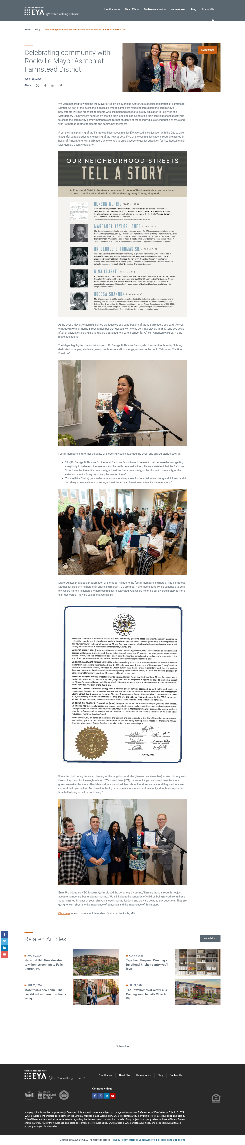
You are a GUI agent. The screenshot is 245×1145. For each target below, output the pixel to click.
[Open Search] (213, 20)
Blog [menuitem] (160, 1075)
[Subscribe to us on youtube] (113, 1096)
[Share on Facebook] (45, 85)
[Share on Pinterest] (60, 85)
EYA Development (153, 9)
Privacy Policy (120, 1139)
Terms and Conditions (172, 1139)
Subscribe (207, 49)
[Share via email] (4, 954)
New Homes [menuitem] (105, 1075)
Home (27, 29)
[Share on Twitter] (37, 85)
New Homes (110, 9)
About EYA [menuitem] (124, 1075)
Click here (64, 913)
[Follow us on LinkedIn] (107, 1096)
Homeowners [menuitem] (143, 1075)
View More (210, 938)
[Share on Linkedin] (53, 85)
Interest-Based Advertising (144, 1139)
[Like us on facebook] (95, 1096)
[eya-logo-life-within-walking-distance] (57, 10)
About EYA (130, 9)
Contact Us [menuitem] (176, 1075)
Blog (37, 29)
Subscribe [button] (122, 1046)
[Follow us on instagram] (101, 1096)
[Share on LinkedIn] (4, 948)
